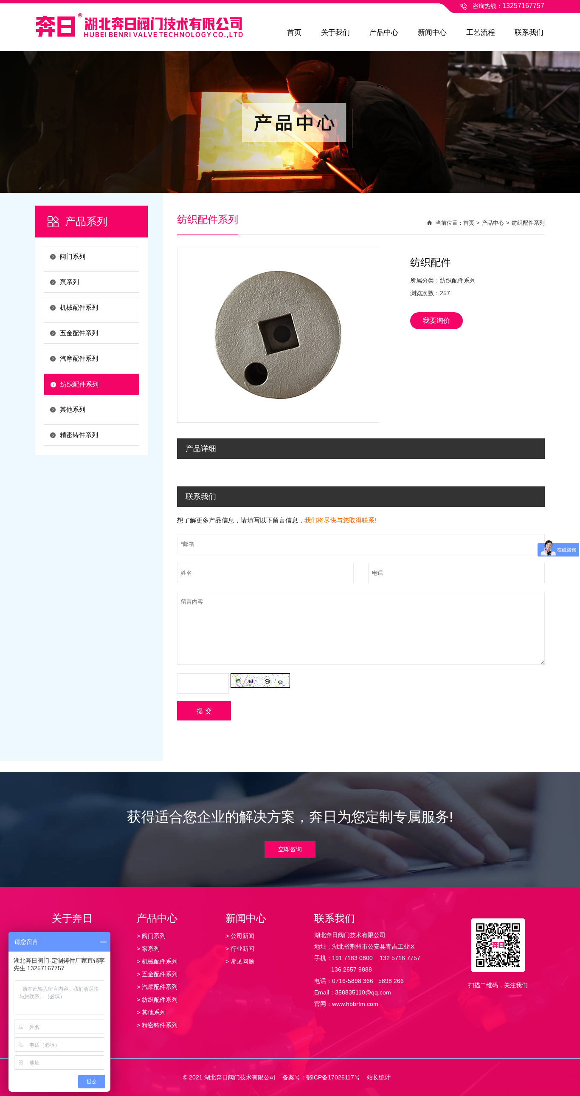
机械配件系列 (79, 307)
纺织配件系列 (79, 384)
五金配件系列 (79, 332)
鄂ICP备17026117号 (333, 1077)
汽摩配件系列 (79, 358)
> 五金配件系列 (157, 974)
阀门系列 (72, 256)
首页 (294, 32)
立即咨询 (290, 849)
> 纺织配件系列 (157, 999)
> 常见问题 (239, 961)
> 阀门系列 (151, 935)
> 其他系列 (151, 1012)
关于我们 (335, 32)
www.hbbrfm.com (355, 1003)
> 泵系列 (148, 948)
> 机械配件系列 (157, 961)
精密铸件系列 (79, 434)
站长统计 (379, 1077)
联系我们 (529, 32)
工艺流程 (480, 32)
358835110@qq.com (363, 992)
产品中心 (383, 32)
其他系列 (72, 409)
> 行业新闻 (239, 948)
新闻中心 (432, 32)
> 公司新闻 (239, 935)
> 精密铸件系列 (157, 1025)
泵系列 (69, 281)
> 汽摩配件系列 (157, 986)
